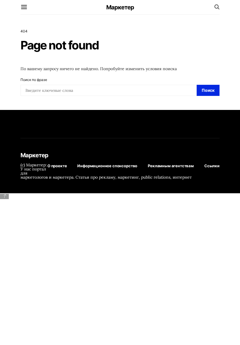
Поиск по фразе (33, 79)
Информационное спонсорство (107, 165)
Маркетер (120, 7)
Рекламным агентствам (171, 165)
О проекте (57, 165)
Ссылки (212, 165)
